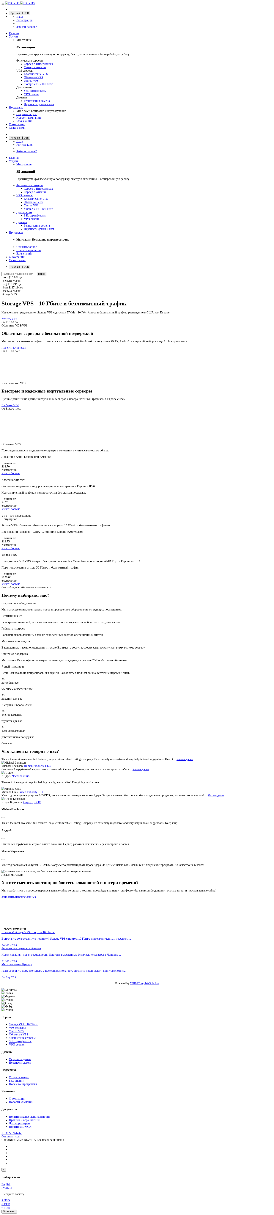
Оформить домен (20, 1059)
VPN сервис (16, 1044)
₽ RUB (5, 1204)
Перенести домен (20, 1062)
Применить (9, 1211)
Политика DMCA (20, 1126)
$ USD (5, 1200)
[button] (2, 4)
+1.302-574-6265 (11, 1133)
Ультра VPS (16, 1031)
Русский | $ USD (19, 13)
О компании (17, 1098)
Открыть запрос (19, 1077)
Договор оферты (19, 1123)
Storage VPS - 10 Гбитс (23, 1024)
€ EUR (5, 1207)
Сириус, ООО (32, 802)
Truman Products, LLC (37, 765)
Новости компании (21, 1101)
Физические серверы (22, 1037)
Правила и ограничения (24, 1120)
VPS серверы (17, 1027)
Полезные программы (23, 1084)
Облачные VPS (18, 1034)
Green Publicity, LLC (31, 792)
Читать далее (185, 759)
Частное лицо (20, 776)
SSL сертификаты (20, 1041)
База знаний (16, 1080)
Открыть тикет (11, 1136)
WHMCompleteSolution (144, 983)
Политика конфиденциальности (29, 1116)
